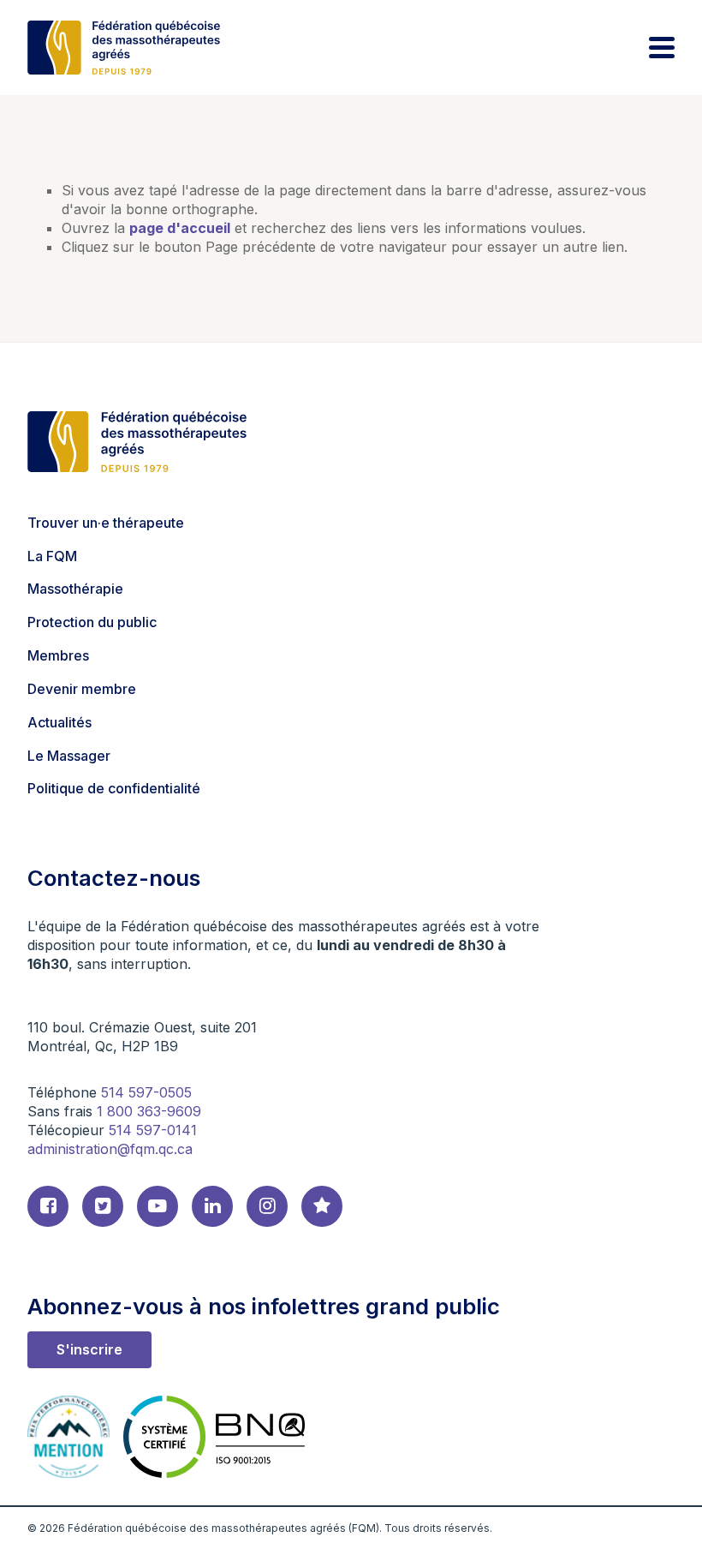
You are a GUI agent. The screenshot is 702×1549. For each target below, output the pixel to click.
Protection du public (92, 622)
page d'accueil (179, 227)
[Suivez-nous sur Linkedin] (212, 1206)
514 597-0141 (153, 1130)
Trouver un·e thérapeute (105, 522)
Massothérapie (75, 588)
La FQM (52, 556)
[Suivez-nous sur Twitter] (102, 1206)
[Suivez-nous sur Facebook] (47, 1206)
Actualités (59, 722)
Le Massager (68, 755)
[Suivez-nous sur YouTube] (157, 1206)
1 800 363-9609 (149, 1111)
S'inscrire (89, 1349)
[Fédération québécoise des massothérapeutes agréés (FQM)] (123, 48)
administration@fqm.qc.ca (110, 1148)
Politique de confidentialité (113, 788)
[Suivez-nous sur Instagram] (267, 1206)
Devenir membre (81, 688)
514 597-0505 (146, 1092)
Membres (58, 655)
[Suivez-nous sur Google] (321, 1206)
